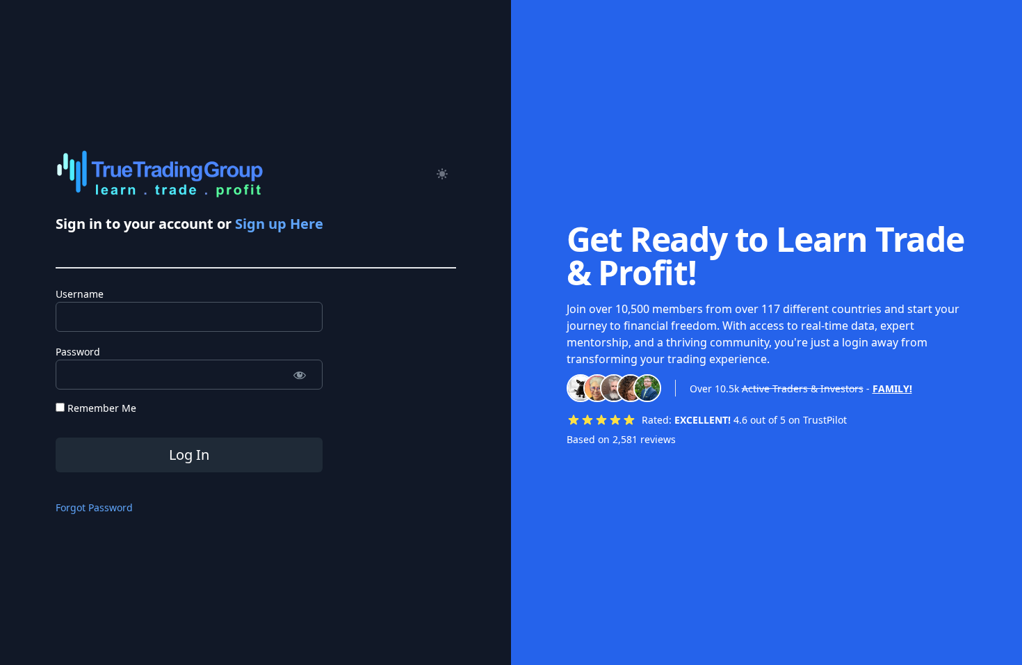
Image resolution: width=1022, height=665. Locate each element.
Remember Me (100, 408)
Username (80, 294)
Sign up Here (279, 223)
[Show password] (300, 375)
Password (78, 351)
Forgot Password (94, 507)
